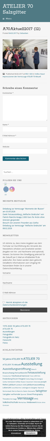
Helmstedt (11, 382)
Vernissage (25, 398)
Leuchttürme (16, 388)
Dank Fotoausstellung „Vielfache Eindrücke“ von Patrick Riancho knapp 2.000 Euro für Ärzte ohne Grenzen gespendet (24, 217)
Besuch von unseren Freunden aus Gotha (20, 222)
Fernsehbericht (21, 373)
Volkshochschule (10, 402)
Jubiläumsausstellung (36, 384)
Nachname (7, 283)
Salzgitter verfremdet (11, 394)
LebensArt (7, 387)
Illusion (23, 382)
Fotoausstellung (36, 372)
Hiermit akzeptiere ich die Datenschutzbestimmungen (15, 303)
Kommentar (8, 93)
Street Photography (35, 394)
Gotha (5, 382)
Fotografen (7, 334)
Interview (37, 382)
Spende (23, 394)
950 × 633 (29, 74)
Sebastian (24, 33)
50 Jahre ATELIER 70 (13, 358)
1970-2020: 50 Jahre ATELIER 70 (16, 326)
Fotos (5, 343)
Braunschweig (8, 373)
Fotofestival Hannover (21, 376)
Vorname (7, 273)
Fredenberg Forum (10, 379)
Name (6, 124)
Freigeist (22, 379)
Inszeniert (29, 382)
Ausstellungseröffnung (17, 369)
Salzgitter (41, 390)
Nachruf (41, 388)
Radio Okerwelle (29, 391)
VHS (36, 398)
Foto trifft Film (35, 376)
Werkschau (22, 402)
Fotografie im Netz (11, 337)
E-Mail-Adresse (9, 135)
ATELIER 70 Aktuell (12, 364)
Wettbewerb (32, 402)
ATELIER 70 (8, 328)
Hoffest (17, 382)
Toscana (6, 399)
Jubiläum (12, 384)
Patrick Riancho (17, 391)
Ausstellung (31, 363)
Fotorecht (7, 340)
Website (6, 146)
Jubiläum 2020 (21, 385)
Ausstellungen (9, 331)
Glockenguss (38, 379)
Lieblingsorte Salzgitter (30, 388)
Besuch (33, 369)
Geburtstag (30, 379)
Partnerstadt (7, 391)
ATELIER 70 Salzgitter (18, 9)
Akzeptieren (30, 433)
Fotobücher (7, 376)
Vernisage (13, 399)
